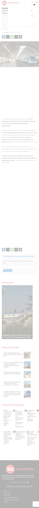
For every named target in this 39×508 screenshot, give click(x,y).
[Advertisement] (19, 15)
